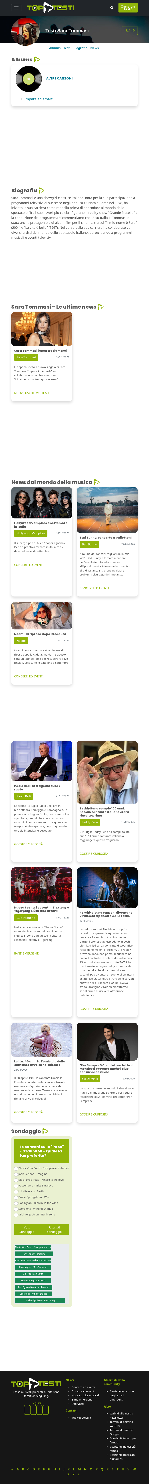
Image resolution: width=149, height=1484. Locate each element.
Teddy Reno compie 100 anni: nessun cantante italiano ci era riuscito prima (104, 811)
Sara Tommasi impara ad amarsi (40, 351)
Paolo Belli (24, 796)
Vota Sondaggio (26, 1229)
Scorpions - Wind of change (35, 1208)
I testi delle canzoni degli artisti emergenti (122, 1395)
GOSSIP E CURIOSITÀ (28, 844)
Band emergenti (82, 1399)
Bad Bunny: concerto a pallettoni (106, 537)
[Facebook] (27, 1410)
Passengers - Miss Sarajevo (35, 1185)
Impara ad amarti (38, 99)
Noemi (21, 641)
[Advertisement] (74, 136)
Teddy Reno (90, 822)
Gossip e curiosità (83, 1391)
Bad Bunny (89, 544)
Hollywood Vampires (31, 533)
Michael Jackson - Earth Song (36, 1214)
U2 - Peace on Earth (31, 1191)
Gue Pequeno (26, 918)
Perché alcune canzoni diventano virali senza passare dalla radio (106, 914)
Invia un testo (128, 7)
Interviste (78, 1403)
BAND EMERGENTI (26, 953)
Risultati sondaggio (54, 1229)
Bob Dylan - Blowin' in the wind (38, 1203)
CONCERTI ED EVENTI (28, 565)
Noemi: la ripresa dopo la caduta (40, 634)
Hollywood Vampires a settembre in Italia (40, 525)
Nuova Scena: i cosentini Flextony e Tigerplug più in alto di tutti (41, 909)
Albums (55, 48)
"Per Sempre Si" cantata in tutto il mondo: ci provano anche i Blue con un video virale (106, 1068)
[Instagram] (39, 1410)
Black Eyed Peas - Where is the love (41, 1179)
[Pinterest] (33, 1410)
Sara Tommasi (26, 357)
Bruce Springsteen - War (33, 1197)
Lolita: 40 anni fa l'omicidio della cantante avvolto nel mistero (39, 1063)
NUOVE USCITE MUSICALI (31, 393)
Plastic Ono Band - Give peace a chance (43, 1168)
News (94, 48)
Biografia (80, 48)
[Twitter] (46, 1410)
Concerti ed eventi (83, 1387)
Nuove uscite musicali (86, 1395)
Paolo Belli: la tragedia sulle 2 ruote (37, 788)
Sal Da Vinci (90, 1079)
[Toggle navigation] (16, 7)
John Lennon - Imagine (32, 1174)
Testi (67, 48)
